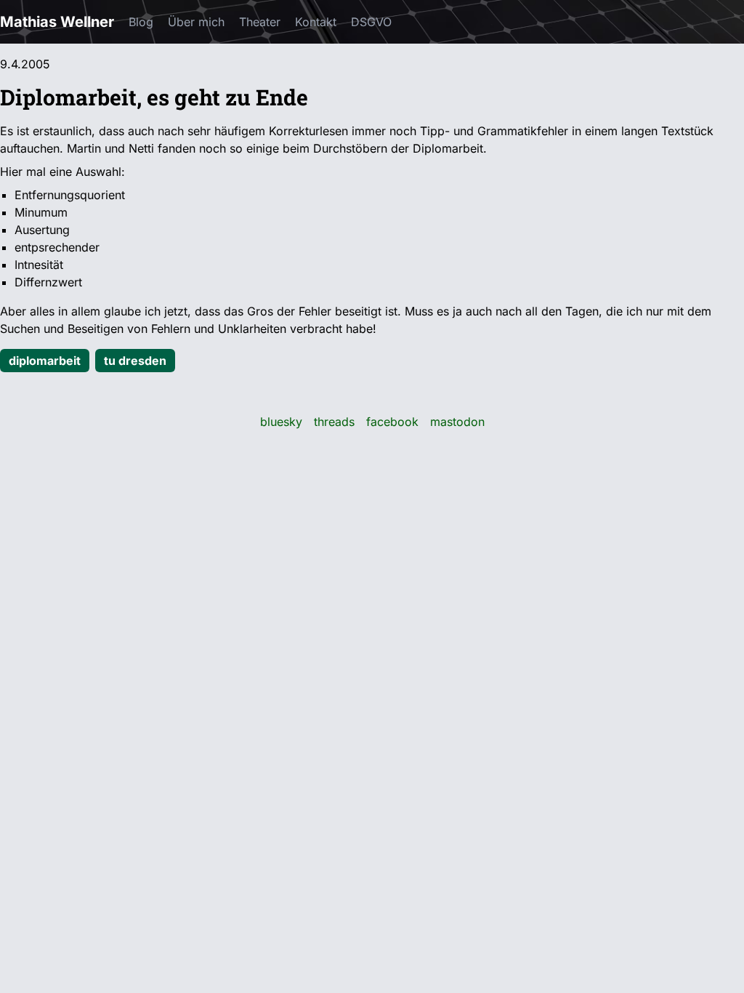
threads (334, 421)
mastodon (457, 421)
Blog (141, 22)
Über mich (196, 22)
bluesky (281, 421)
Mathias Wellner (57, 22)
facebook (392, 421)
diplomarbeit (45, 360)
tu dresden (135, 360)
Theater (259, 22)
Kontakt (315, 22)
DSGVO (371, 22)
